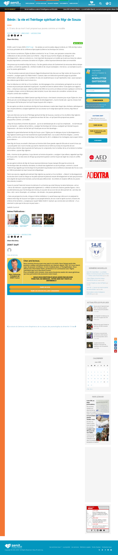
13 (101, 375)
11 (94, 375)
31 (91, 385)
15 (107, 375)
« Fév (88, 389)
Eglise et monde (53, 3)
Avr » (91, 389)
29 (107, 382)
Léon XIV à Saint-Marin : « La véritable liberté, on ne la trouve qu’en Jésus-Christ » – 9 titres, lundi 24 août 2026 (98, 273)
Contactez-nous (107, 547)
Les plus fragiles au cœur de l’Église (96, 283)
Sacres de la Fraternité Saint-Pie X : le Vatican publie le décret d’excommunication (101, 308)
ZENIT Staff (25, 33)
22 (107, 378)
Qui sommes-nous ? (55, 547)
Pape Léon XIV (30, 3)
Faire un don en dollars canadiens (45, 291)
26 (98, 382)
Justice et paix (36, 33)
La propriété (66, 547)
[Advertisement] (45, 310)
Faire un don (74, 3)
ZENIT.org (29, 47)
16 (88, 378)
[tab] (92, 507)
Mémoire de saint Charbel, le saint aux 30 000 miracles (101, 325)
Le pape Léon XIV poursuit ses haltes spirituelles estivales (91, 432)
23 (88, 382)
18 (94, 378)
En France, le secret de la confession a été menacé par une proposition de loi (101, 335)
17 (91, 378)
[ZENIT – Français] (14, 3)
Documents (64, 3)
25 (94, 382)
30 (88, 385)
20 (101, 378)
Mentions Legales (85, 547)
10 (91, 375)
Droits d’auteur (96, 547)
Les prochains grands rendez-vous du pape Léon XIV (91, 419)
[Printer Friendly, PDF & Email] (78, 43)
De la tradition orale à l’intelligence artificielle (24, 9)
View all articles (12, 255)
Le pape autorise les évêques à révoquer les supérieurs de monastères (101, 344)
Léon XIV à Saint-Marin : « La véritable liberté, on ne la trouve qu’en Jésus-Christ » (75, 9)
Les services (75, 547)
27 (101, 382)
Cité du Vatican (41, 3)
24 (91, 382)
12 (98, 375)
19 (98, 378)
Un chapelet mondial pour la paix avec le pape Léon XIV (101, 316)
